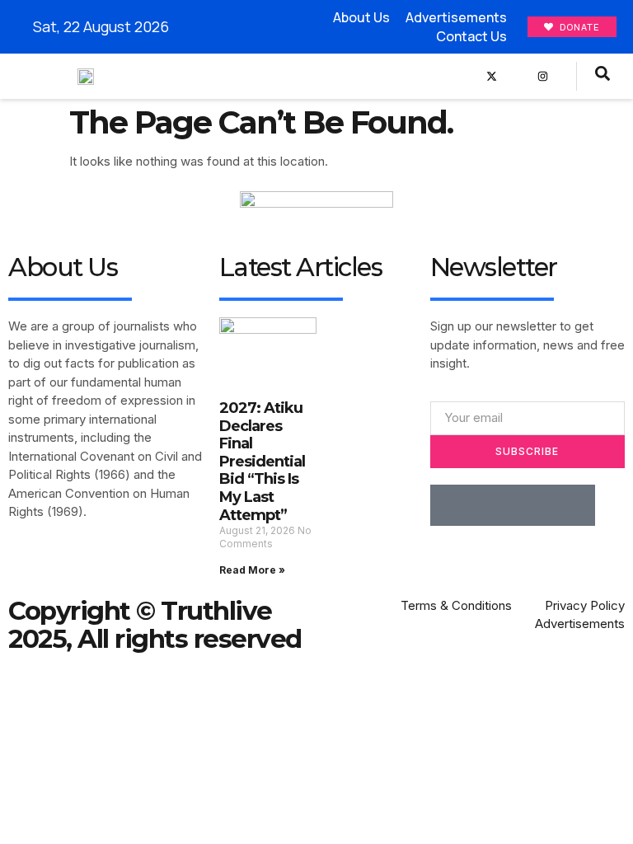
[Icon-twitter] (492, 505)
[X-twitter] (491, 76)
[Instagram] (542, 76)
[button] (447, 76)
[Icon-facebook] (466, 76)
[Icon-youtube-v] (517, 76)
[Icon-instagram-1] (533, 505)
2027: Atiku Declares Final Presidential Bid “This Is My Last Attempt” (262, 461)
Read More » (252, 570)
